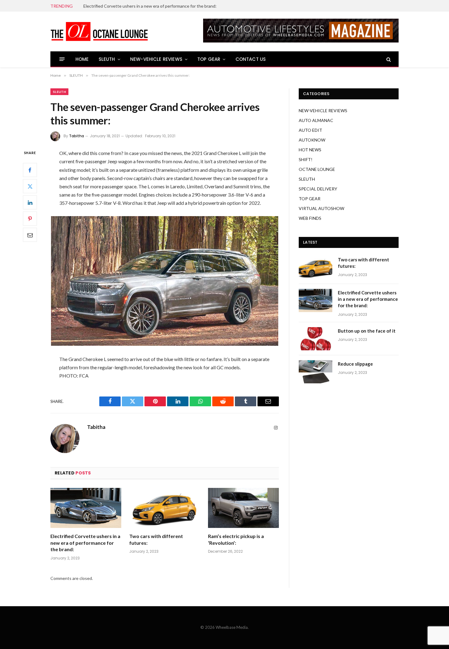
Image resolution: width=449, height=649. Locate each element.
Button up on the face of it (367, 331)
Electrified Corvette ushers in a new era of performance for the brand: (150, 6)
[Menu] (62, 59)
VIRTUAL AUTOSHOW (321, 208)
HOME (82, 59)
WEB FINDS (310, 218)
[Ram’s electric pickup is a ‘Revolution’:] (243, 508)
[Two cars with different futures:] (164, 508)
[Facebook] (30, 170)
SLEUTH (107, 59)
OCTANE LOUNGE (317, 169)
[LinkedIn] (30, 203)
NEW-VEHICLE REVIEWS (156, 59)
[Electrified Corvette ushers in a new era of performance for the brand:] (85, 508)
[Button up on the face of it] (315, 338)
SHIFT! (305, 159)
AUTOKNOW (312, 139)
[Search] (388, 59)
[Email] (30, 235)
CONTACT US (250, 59)
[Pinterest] (30, 219)
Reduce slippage (355, 364)
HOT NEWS (310, 149)
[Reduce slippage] (315, 371)
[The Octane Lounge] (99, 31)
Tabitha (76, 135)
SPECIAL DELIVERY (318, 188)
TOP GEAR (208, 59)
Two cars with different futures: (156, 539)
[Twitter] (30, 186)
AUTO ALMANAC (316, 120)
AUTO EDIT (310, 130)
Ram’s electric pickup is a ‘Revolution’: (236, 539)
